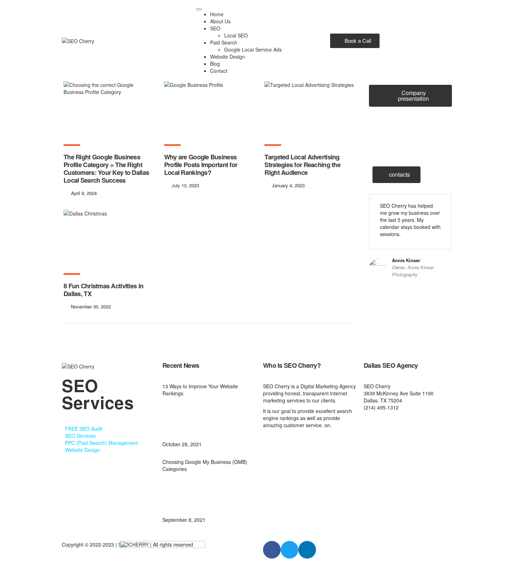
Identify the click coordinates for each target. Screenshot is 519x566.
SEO (215, 28)
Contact (218, 70)
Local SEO (236, 35)
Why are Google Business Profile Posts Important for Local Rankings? (201, 164)
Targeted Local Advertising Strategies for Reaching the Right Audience (302, 164)
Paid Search (223, 42)
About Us (220, 21)
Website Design (227, 56)
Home (216, 14)
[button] (355, 41)
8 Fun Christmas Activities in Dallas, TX (103, 289)
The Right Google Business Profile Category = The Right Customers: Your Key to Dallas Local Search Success (106, 168)
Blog (215, 63)
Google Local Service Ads (253, 49)
